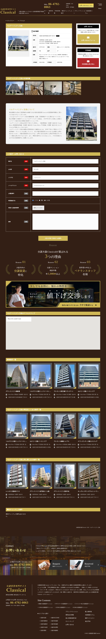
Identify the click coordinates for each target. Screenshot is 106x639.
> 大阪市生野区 (54, 627)
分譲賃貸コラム (90, 615)
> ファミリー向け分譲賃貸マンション (84, 603)
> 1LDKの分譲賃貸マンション (45, 607)
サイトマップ (70, 621)
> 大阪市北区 (42, 617)
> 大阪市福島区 (43, 624)
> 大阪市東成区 (54, 624)
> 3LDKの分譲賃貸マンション (80, 607)
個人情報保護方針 (71, 618)
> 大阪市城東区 (54, 630)
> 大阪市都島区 (43, 621)
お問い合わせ (70, 624)
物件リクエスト (90, 618)
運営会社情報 (70, 615)
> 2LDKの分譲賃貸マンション (62, 607)
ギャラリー (10, 20)
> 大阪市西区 (42, 630)
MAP (58, 35)
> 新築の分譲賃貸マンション (45, 603)
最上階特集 (88, 611)
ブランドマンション (72, 611)
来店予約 (88, 621)
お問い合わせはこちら (86, 5)
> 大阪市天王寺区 (54, 617)
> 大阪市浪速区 (54, 621)
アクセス (22, 20)
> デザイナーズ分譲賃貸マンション (63, 603)
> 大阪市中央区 (43, 627)
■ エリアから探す (43, 613)
